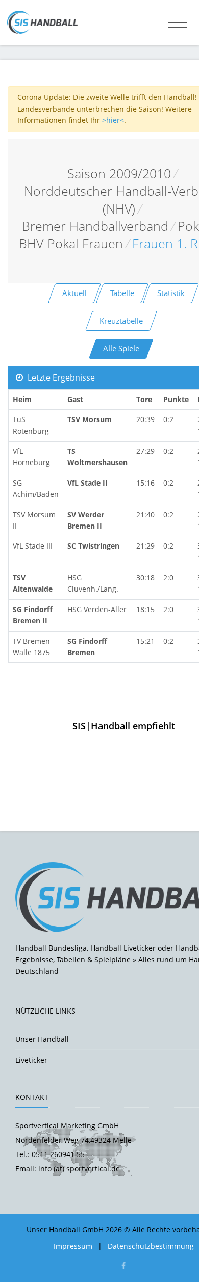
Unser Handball (42, 1039)
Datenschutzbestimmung (151, 1246)
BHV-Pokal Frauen (71, 243)
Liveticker (31, 1060)
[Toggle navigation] (177, 22)
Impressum (73, 1246)
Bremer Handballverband (95, 226)
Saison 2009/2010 (119, 173)
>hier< (113, 120)
